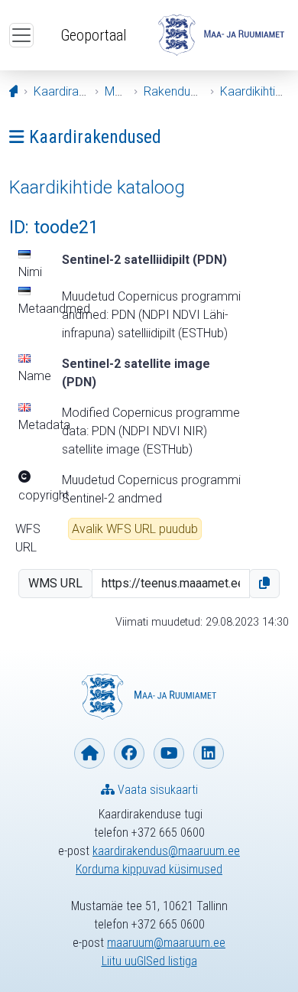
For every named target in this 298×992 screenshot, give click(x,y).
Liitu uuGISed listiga (149, 961)
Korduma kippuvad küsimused (149, 869)
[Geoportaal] (221, 35)
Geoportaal (93, 35)
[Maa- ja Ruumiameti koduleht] (89, 753)
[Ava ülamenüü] (21, 35)
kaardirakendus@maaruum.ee (166, 851)
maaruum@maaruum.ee (166, 942)
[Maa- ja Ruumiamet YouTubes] (169, 753)
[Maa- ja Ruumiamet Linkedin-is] (208, 753)
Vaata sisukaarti (156, 789)
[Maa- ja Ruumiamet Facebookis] (129, 753)
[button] (264, 583)
